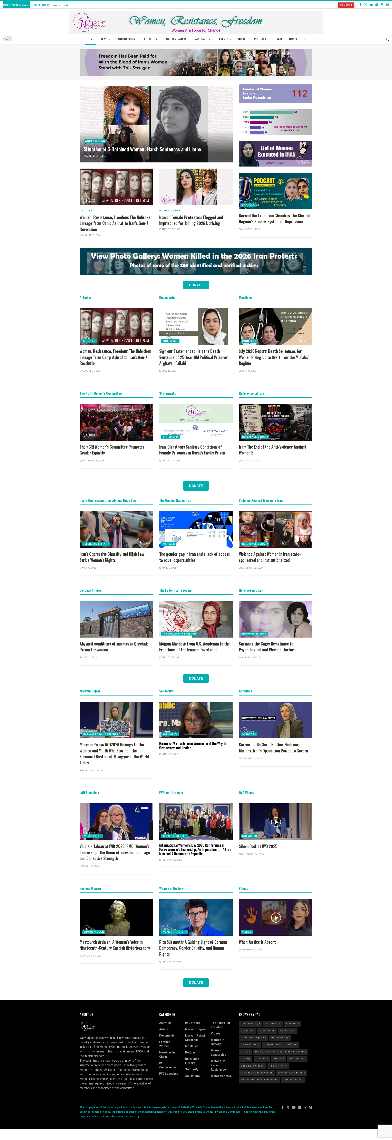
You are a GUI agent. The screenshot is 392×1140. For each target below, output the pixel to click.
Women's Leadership (291, 1072)
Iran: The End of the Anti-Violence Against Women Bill (272, 450)
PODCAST (260, 39)
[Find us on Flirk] (376, 4)
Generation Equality (253, 1037)
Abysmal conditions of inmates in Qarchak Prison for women (114, 647)
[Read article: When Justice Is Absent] (275, 917)
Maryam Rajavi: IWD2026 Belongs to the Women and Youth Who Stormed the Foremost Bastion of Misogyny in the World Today (114, 753)
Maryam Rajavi (195, 1029)
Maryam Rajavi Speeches (100, 734)
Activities (249, 734)
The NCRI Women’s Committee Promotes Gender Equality (112, 450)
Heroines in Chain (254, 634)
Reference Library (255, 437)
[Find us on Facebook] (360, 4)
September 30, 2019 (92, 460)
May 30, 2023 (88, 568)
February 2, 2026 (171, 961)
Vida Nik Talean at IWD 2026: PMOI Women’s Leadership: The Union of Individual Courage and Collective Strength (115, 852)
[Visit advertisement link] (196, 62)
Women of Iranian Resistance (218, 1065)
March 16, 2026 (90, 866)
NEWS (103, 39)
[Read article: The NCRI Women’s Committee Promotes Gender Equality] (116, 422)
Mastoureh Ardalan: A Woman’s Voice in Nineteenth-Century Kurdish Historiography (115, 945)
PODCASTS (346, 5)
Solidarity (170, 734)
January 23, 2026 (91, 956)
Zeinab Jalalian (293, 1079)
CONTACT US (297, 39)
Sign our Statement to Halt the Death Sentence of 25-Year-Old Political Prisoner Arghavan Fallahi (193, 357)
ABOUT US (150, 39)
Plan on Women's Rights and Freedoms (280, 1051)
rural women (297, 1058)
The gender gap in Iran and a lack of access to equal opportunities (194, 557)
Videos (247, 932)
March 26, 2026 (170, 754)
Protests (278, 1058)
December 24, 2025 (251, 949)
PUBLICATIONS (125, 39)
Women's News (95, 141)
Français (46, 4)
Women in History (175, 932)
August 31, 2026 (95, 156)
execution (247, 1030)
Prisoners (262, 1058)
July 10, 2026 (168, 371)
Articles (86, 210)
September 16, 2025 (252, 854)
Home (90, 39)
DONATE (278, 39)
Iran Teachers (250, 1044)
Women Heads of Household (259, 1079)
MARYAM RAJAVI (176, 39)
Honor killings (280, 1037)
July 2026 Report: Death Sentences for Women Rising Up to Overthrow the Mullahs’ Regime (274, 357)
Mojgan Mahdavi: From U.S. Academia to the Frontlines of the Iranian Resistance (194, 647)
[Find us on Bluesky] (387, 4)
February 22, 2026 (171, 860)
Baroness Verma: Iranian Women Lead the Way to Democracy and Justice (193, 745)
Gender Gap (287, 1030)
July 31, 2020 (89, 657)
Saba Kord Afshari (252, 1066)
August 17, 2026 (170, 460)
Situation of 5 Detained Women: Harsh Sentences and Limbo (142, 149)
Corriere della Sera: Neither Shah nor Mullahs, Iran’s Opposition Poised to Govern (273, 747)
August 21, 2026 (250, 229)
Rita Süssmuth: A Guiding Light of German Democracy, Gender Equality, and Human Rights (193, 948)
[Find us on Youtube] (371, 4)
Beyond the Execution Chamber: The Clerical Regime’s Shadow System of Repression (274, 218)
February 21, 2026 (91, 770)
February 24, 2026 (251, 758)
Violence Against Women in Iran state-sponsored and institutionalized (270, 557)
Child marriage (250, 1023)
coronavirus (273, 1023)
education (292, 1023)
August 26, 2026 (250, 460)
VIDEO (241, 39)
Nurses (245, 1051)
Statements (171, 437)
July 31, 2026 (248, 371)
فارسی (56, 4)
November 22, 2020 (252, 568)
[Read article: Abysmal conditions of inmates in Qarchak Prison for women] (116, 619)
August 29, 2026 (170, 229)
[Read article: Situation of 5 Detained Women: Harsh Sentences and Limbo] (156, 124)
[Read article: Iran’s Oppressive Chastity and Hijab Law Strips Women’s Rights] (116, 529)
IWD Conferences (174, 836)
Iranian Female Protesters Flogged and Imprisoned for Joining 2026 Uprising (191, 220)
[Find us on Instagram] (382, 4)
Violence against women (257, 1072)
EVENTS (223, 39)
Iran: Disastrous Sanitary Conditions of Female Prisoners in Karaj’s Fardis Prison (192, 450)
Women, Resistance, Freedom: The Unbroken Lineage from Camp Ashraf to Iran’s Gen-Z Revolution (116, 223)
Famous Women (93, 932)
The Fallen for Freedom (179, 634)
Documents (170, 341)
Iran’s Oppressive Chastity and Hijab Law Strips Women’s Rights (112, 557)
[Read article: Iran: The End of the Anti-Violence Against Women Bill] (275, 422)
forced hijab (267, 1030)
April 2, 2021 (168, 568)
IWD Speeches (92, 836)
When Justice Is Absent (257, 942)
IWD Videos (249, 836)
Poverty (245, 1058)
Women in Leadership (218, 1052)
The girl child (278, 1066)
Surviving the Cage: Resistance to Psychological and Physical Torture (267, 647)
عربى (65, 4)
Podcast (248, 205)
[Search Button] (387, 38)
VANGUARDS (202, 39)
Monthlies (249, 341)
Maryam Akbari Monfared (280, 1044)
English (36, 4)
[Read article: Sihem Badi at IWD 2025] (275, 821)
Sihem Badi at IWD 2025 (258, 846)
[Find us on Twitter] (365, 4)
